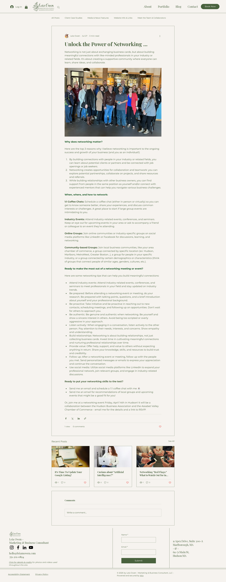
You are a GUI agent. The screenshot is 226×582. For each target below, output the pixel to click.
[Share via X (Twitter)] (72, 418)
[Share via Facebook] (66, 418)
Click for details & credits (20, 562)
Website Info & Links (123, 18)
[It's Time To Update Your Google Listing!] (70, 456)
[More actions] (159, 35)
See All (171, 441)
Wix (141, 575)
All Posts (56, 18)
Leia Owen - (16, 539)
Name (124, 535)
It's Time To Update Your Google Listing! (68, 474)
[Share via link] (85, 418)
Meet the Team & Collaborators (152, 18)
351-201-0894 (16, 557)
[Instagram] (11, 547)
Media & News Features (98, 18)
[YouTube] (30, 547)
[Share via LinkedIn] (78, 418)
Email (124, 547)
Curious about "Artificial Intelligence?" (110, 474)
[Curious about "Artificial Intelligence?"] (113, 456)
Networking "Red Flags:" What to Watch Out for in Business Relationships (153, 474)
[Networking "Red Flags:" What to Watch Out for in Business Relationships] (155, 456)
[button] (26, 7)
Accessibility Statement (19, 574)
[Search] (58, 7)
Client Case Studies (73, 18)
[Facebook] (18, 547)
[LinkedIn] (24, 547)
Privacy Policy (41, 574)
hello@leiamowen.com (22, 553)
